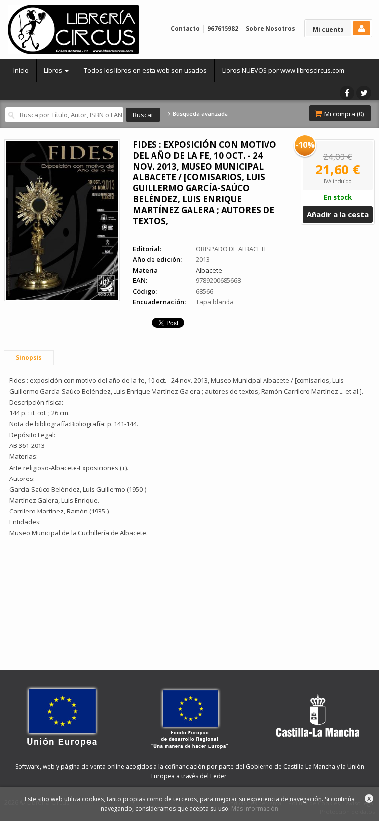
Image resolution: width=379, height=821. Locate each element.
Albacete (209, 270)
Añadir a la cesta (338, 214)
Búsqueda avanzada (199, 114)
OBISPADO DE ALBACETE (231, 248)
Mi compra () (343, 113)
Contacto (185, 28)
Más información (254, 808)
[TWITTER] (363, 93)
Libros (54, 70)
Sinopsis (29, 357)
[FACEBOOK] (347, 93)
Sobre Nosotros (270, 28)
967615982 (222, 28)
